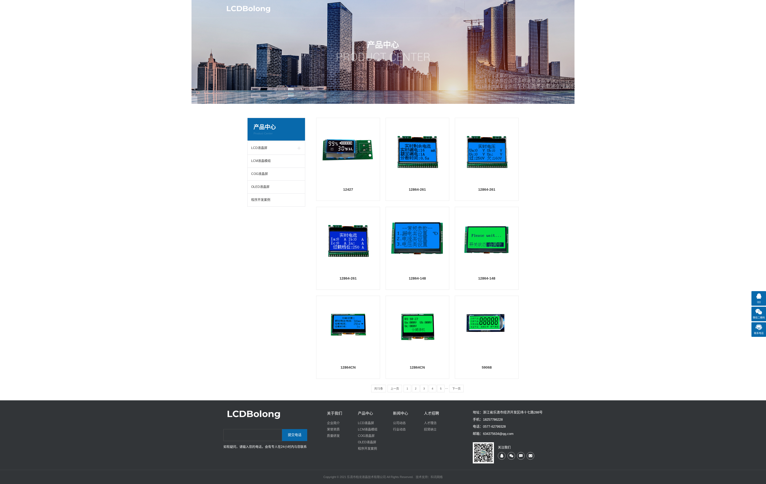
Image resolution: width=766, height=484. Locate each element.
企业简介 (333, 423)
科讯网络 (437, 477)
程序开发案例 (260, 199)
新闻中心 (400, 413)
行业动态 (399, 429)
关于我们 (334, 413)
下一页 (456, 388)
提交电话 (294, 435)
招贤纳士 (430, 429)
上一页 (395, 388)
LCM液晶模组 (261, 161)
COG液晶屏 (259, 174)
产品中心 (365, 413)
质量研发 (333, 435)
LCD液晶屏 (259, 148)
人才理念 (430, 423)
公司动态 (399, 423)
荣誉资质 (333, 429)
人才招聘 (431, 413)
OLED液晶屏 (260, 186)
